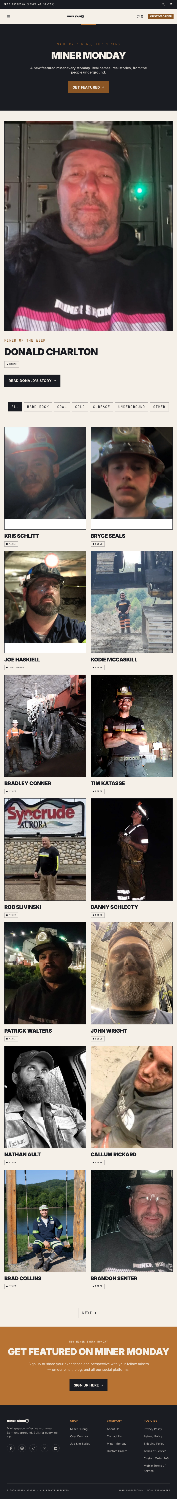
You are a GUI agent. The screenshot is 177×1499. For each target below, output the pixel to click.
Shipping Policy (154, 1443)
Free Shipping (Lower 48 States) (29, 4)
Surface (101, 407)
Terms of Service (155, 1451)
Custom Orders (117, 1451)
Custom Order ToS (156, 1458)
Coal (62, 407)
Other (159, 407)
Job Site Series (80, 1443)
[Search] (163, 4)
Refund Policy (153, 1436)
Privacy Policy (153, 1429)
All (15, 407)
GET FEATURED (86, 87)
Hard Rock (38, 407)
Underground (131, 407)
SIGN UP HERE (86, 1385)
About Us (113, 1429)
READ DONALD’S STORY (30, 380)
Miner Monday (116, 1443)
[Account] (171, 4)
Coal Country (79, 1436)
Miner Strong (79, 1429)
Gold (80, 407)
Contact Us (114, 1436)
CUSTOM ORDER (161, 16)
